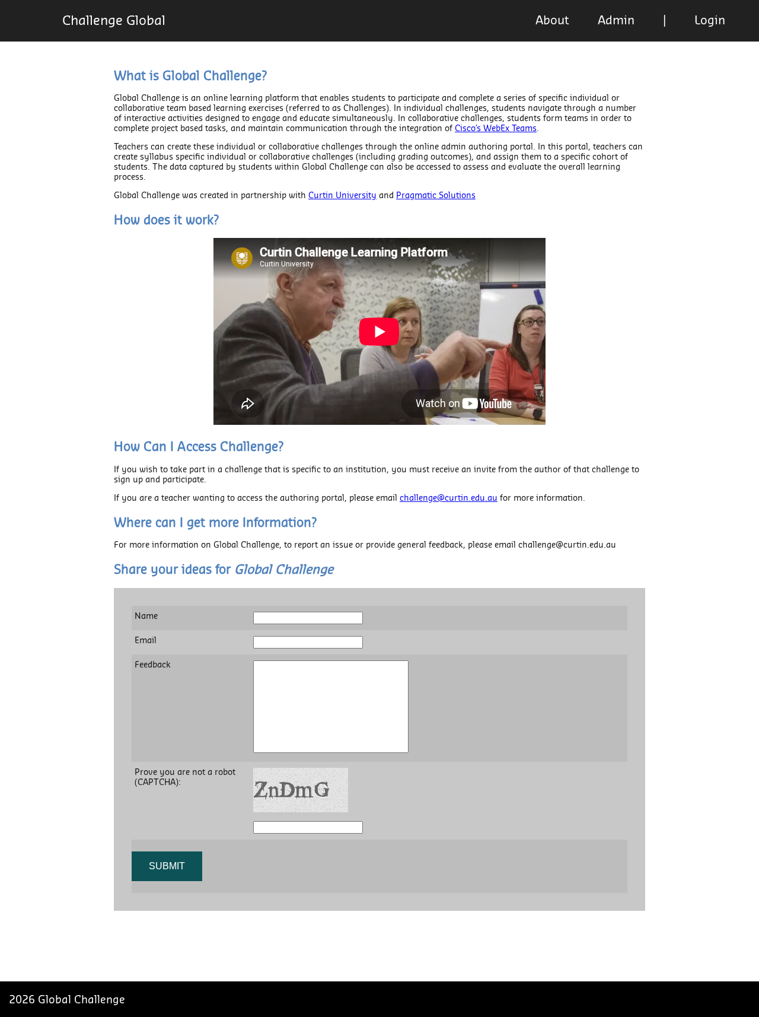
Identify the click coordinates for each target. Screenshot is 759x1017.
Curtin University (342, 196)
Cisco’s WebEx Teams (496, 129)
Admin (616, 21)
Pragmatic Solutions (436, 196)
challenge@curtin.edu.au (449, 498)
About (552, 21)
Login (709, 21)
